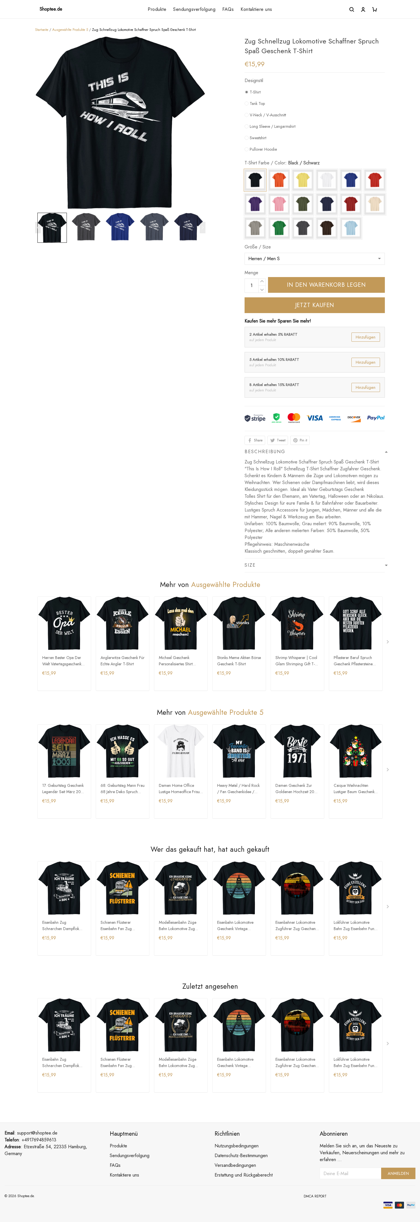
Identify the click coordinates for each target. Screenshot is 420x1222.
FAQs (228, 9)
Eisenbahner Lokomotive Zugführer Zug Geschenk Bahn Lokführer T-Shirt (296, 926)
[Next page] (202, 227)
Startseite (41, 29)
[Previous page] (38, 227)
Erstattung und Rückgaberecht (244, 1175)
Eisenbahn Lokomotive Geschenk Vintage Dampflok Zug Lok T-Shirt (238, 926)
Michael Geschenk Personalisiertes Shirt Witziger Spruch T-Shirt (178, 661)
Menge (251, 272)
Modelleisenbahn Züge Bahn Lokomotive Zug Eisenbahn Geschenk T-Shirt (178, 926)
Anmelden (398, 1173)
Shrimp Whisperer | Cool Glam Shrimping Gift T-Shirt (296, 661)
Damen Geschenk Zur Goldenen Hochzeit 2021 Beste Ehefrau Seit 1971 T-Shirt (297, 789)
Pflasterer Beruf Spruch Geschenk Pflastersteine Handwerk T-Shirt (353, 661)
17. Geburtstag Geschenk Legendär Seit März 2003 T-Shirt (64, 789)
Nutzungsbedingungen (237, 1146)
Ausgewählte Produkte (225, 584)
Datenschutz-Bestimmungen (241, 1155)
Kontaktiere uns (256, 9)
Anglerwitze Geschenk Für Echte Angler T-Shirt (123, 661)
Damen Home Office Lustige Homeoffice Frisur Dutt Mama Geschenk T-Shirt (180, 789)
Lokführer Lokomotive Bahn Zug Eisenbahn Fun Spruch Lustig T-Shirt (354, 926)
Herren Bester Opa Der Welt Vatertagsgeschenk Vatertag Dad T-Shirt (61, 661)
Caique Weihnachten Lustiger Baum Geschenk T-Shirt (354, 789)
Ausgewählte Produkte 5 (70, 29)
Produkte (157, 9)
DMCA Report (315, 1196)
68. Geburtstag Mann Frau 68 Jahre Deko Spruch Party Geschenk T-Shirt (123, 789)
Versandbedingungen (235, 1165)
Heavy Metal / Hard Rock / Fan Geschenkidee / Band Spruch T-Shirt (238, 789)
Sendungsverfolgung (194, 9)
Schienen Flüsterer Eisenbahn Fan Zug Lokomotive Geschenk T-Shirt (121, 926)
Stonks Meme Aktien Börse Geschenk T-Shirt (239, 661)
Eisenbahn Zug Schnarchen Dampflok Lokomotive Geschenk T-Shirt (62, 926)
